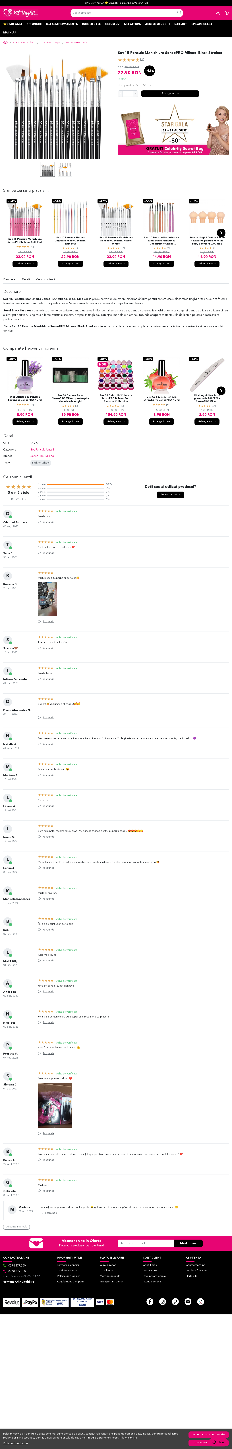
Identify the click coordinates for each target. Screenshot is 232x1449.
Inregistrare (150, 1270)
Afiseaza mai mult (16, 1226)
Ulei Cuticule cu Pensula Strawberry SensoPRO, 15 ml (162, 398)
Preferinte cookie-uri (15, 1443)
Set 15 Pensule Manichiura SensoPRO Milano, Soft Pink (24, 240)
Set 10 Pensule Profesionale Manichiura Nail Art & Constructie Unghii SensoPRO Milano (161, 241)
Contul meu (150, 1265)
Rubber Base (91, 24)
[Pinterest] (175, 1301)
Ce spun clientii (45, 279)
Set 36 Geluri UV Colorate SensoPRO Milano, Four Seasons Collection (116, 398)
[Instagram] (162, 1301)
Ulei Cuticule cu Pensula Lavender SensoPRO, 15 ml (25, 398)
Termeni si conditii (68, 1265)
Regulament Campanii (70, 1281)
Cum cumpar (108, 1265)
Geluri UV (112, 24)
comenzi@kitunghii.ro (19, 1281)
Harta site (192, 1276)
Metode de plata (110, 1276)
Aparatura (132, 24)
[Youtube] (188, 1301)
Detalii (26, 279)
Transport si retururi (111, 1281)
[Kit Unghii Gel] (20, 13)
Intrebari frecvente (197, 1270)
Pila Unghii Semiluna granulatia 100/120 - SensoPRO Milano (207, 398)
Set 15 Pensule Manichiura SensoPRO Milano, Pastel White (116, 241)
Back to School (40, 463)
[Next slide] (221, 233)
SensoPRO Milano (24, 42)
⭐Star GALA (12, 24)
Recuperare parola (154, 1276)
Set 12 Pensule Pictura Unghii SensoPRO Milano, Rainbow (70, 241)
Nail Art (180, 24)
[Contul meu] (218, 13)
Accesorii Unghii (157, 24)
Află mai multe (128, 1438)
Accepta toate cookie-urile (208, 1434)
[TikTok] (200, 1301)
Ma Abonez (188, 1243)
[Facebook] (150, 1301)
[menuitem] (47, 169)
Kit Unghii (34, 24)
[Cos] (226, 13)
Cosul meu (106, 1270)
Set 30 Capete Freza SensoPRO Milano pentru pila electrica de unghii (70, 398)
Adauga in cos (170, 93)
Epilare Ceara (201, 24)
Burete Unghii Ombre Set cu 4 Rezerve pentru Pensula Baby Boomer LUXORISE (207, 241)
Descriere (9, 279)
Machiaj (9, 32)
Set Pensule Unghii (77, 42)
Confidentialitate (67, 1270)
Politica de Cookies (68, 1276)
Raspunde (48, 522)
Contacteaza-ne (195, 1265)
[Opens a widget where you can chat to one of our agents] (218, 1442)
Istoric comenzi (152, 1281)
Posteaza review (171, 494)
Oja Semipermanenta (62, 24)
